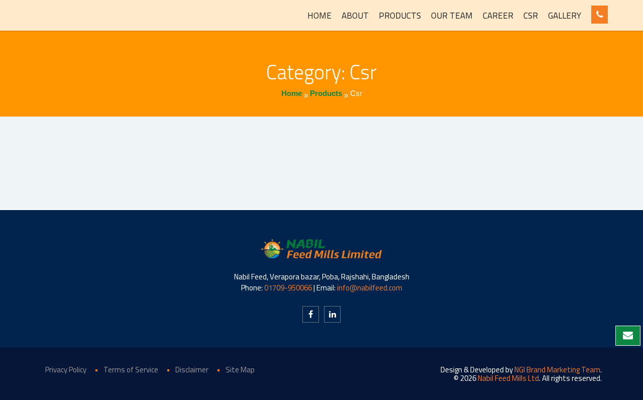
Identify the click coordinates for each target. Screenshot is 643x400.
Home (319, 15)
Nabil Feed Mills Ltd (508, 378)
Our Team (452, 15)
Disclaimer (191, 369)
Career (498, 15)
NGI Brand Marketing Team (557, 369)
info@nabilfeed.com (369, 287)
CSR (530, 15)
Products (400, 15)
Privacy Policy (65, 369)
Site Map (240, 369)
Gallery (564, 15)
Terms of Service (130, 369)
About (355, 15)
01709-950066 (288, 287)
